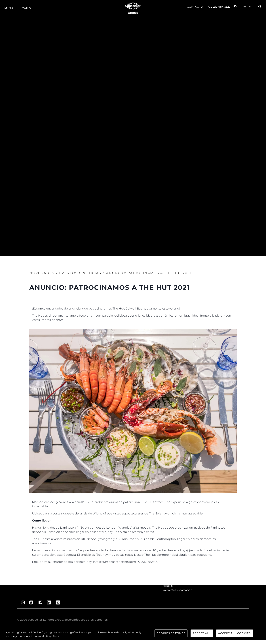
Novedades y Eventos (53, 273)
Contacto (195, 6)
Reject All (202, 633)
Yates (26, 8)
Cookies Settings (171, 633)
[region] (133, 633)
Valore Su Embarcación (177, 590)
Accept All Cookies (234, 633)
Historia (168, 585)
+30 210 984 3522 (219, 6)
